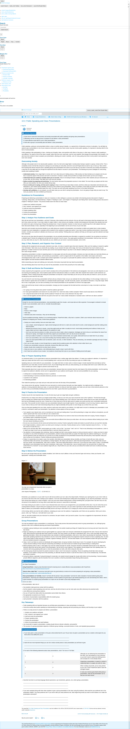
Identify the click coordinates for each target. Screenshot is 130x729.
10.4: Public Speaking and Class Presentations (39, 708)
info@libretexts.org (95, 726)
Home (28, 116)
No (44, 718)
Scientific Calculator (8, 78)
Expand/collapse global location (107, 117)
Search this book (4, 25)
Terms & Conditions (57, 726)
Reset (2, 39)
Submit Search (4, 29)
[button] (5, 89)
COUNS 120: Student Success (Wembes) (76, 116)
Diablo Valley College (56, 116)
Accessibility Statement (68, 726)
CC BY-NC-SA (86, 708)
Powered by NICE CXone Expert (43, 723)
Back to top (24, 713)
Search (24, 114)
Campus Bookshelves (40, 116)
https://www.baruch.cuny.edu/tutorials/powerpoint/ (36, 568)
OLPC (39, 491)
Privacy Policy (48, 726)
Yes (38, 718)
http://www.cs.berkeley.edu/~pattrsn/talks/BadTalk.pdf (37, 573)
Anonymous (32, 710)
